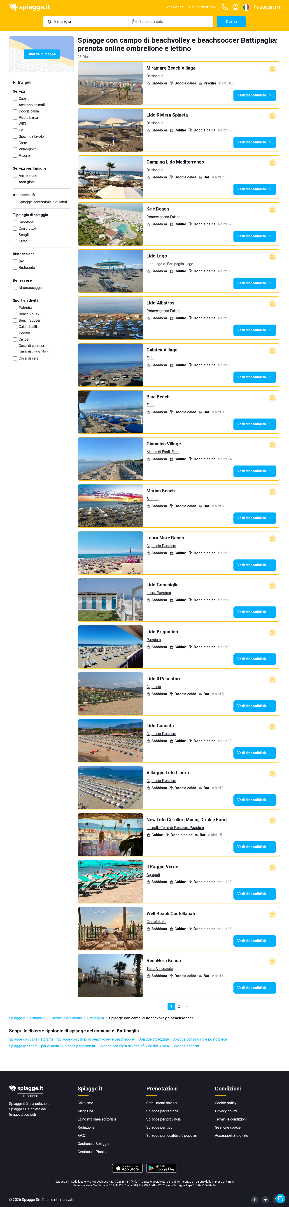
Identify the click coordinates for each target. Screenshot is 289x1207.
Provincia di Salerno (66, 1018)
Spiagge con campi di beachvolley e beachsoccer (96, 1039)
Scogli (24, 235)
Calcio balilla (29, 327)
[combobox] (85, 21)
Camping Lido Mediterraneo (175, 162)
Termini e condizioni (231, 1119)
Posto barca (28, 117)
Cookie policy (225, 1103)
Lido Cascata (160, 725)
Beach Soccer (29, 320)
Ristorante (27, 267)
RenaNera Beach (164, 960)
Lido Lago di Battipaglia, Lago (170, 264)
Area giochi (27, 182)
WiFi (22, 124)
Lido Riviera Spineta (167, 115)
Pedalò (24, 333)
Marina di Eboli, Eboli (163, 452)
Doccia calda (29, 111)
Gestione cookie (228, 1127)
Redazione (86, 1127)
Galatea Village (162, 350)
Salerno (152, 499)
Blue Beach (158, 397)
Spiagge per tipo (159, 1127)
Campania (37, 1018)
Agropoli (153, 875)
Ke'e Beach (158, 209)
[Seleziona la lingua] (246, 7)
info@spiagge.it (177, 1185)
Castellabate (156, 921)
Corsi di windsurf (32, 346)
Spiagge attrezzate (154, 1039)
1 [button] (171, 1006)
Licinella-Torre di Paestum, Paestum (175, 828)
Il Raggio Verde (162, 866)
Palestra (25, 308)
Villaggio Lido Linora (168, 772)
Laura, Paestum (159, 593)
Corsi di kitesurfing (34, 352)
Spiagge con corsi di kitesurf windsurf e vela (133, 1046)
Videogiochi (28, 149)
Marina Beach (161, 491)
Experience (174, 7)
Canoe (24, 339)
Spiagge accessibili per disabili (34, 1046)
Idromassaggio (31, 287)
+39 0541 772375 (154, 1185)
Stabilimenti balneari (162, 1103)
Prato (23, 241)
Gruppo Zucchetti (22, 1114)
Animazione (28, 175)
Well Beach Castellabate (171, 913)
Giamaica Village (164, 444)
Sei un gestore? (203, 7)
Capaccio (154, 687)
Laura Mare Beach (165, 537)
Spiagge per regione (162, 1111)
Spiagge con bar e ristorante (31, 1039)
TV (21, 130)
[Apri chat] (280, 1198)
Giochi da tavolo (31, 136)
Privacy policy (226, 1111)
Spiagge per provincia (163, 1119)
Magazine (85, 1111)
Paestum (154, 640)
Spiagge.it (17, 1018)
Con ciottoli (28, 228)
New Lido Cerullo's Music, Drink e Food (187, 819)
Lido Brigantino (162, 631)
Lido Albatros (161, 303)
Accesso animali (32, 105)
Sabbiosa (26, 222)
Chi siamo (85, 1103)
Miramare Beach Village (171, 68)
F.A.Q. (82, 1135)
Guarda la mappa (42, 54)
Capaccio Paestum (161, 546)
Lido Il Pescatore (164, 678)
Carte (23, 143)
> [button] (186, 1006)
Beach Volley (29, 314)
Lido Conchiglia (163, 584)
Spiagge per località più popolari (171, 1135)
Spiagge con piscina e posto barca (199, 1039)
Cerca (231, 21)
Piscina (24, 155)
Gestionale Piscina (92, 1152)
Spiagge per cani (185, 1046)
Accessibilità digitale (231, 1135)
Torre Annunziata (160, 968)
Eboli (150, 358)
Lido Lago (157, 256)
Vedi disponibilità (251, 95)
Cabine (24, 98)
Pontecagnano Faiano (163, 217)
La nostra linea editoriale (97, 1119)
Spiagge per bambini (78, 1046)
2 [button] (179, 1006)
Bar (21, 261)
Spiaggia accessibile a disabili (43, 202)
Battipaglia (155, 76)
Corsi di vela (28, 358)
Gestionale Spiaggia (93, 1144)
